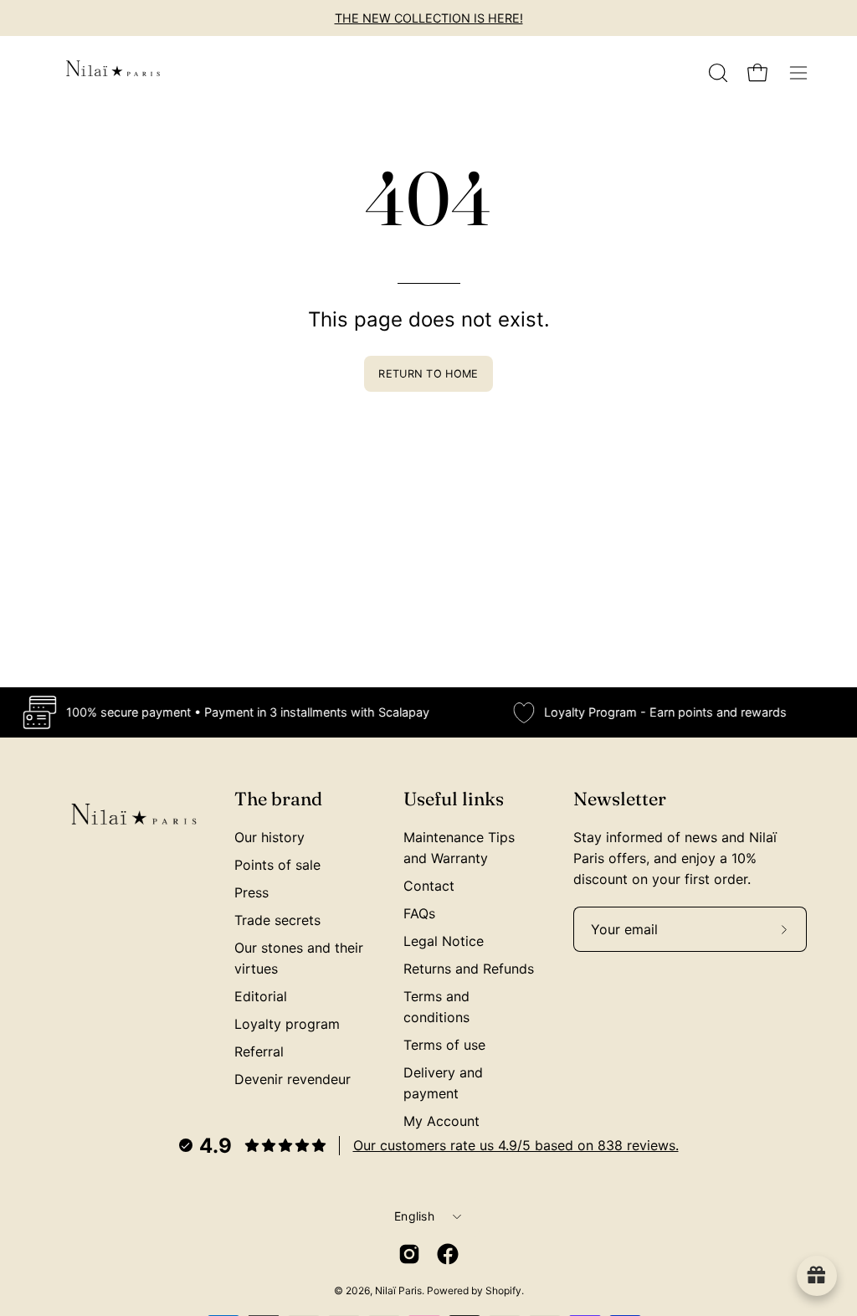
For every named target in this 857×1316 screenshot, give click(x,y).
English (414, 1216)
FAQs (419, 913)
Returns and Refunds (468, 968)
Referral (259, 1051)
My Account (441, 1121)
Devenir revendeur (292, 1079)
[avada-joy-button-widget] (817, 1276)
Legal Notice (443, 941)
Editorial (260, 996)
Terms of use (444, 1044)
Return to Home (428, 374)
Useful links (453, 799)
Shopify (503, 1290)
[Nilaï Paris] (113, 73)
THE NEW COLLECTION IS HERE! (429, 18)
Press (251, 892)
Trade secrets (277, 920)
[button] (716, 73)
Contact (428, 885)
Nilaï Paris (398, 1290)
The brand (278, 799)
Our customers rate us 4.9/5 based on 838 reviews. (516, 1145)
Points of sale (277, 864)
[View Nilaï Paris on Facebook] (447, 1254)
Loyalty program (287, 1023)
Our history (269, 837)
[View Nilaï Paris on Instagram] (409, 1254)
